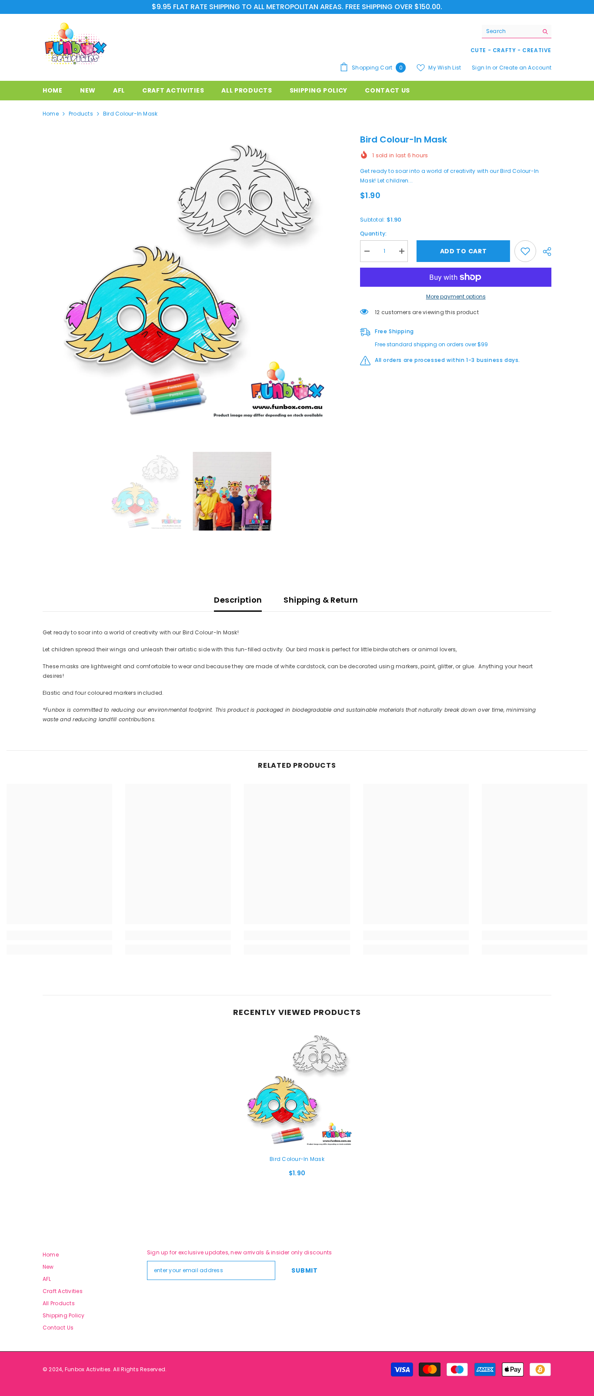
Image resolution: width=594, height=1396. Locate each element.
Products (81, 113)
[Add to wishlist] (525, 251)
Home (51, 113)
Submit (304, 1270)
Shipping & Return (321, 599)
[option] (188, 278)
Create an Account (525, 67)
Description (238, 599)
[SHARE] (543, 251)
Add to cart (461, 251)
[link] (59, 935)
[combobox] (510, 31)
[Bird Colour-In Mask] (297, 1089)
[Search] (516, 31)
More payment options (456, 296)
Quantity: (373, 233)
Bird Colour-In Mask (297, 1159)
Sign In (482, 67)
